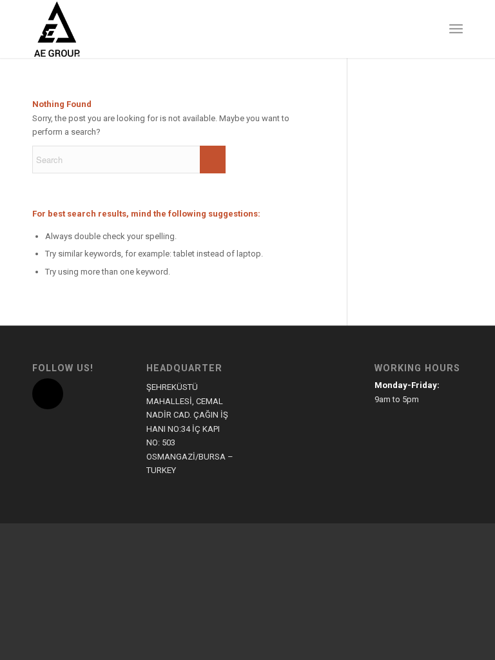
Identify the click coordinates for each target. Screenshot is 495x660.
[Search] (427, 29)
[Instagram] (47, 393)
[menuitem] (427, 29)
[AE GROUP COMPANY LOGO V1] (56, 29)
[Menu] (456, 29)
